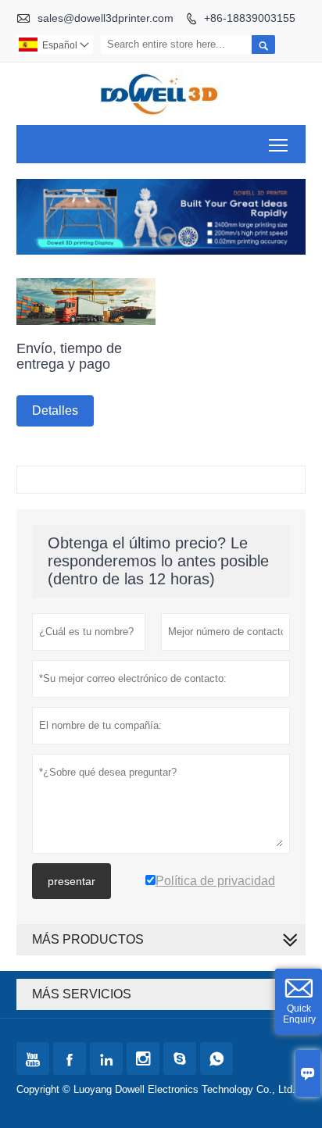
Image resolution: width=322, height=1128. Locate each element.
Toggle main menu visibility (278, 144)
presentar (71, 881)
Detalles (55, 410)
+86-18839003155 (249, 18)
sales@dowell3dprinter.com (106, 18)
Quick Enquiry (299, 1014)
